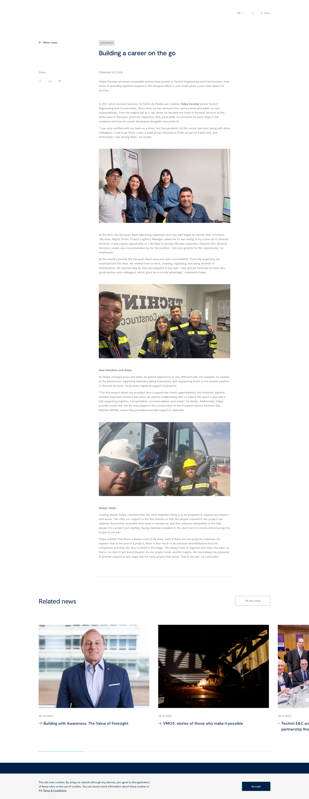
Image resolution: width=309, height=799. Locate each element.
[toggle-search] (253, 13)
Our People (106, 43)
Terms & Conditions (54, 790)
